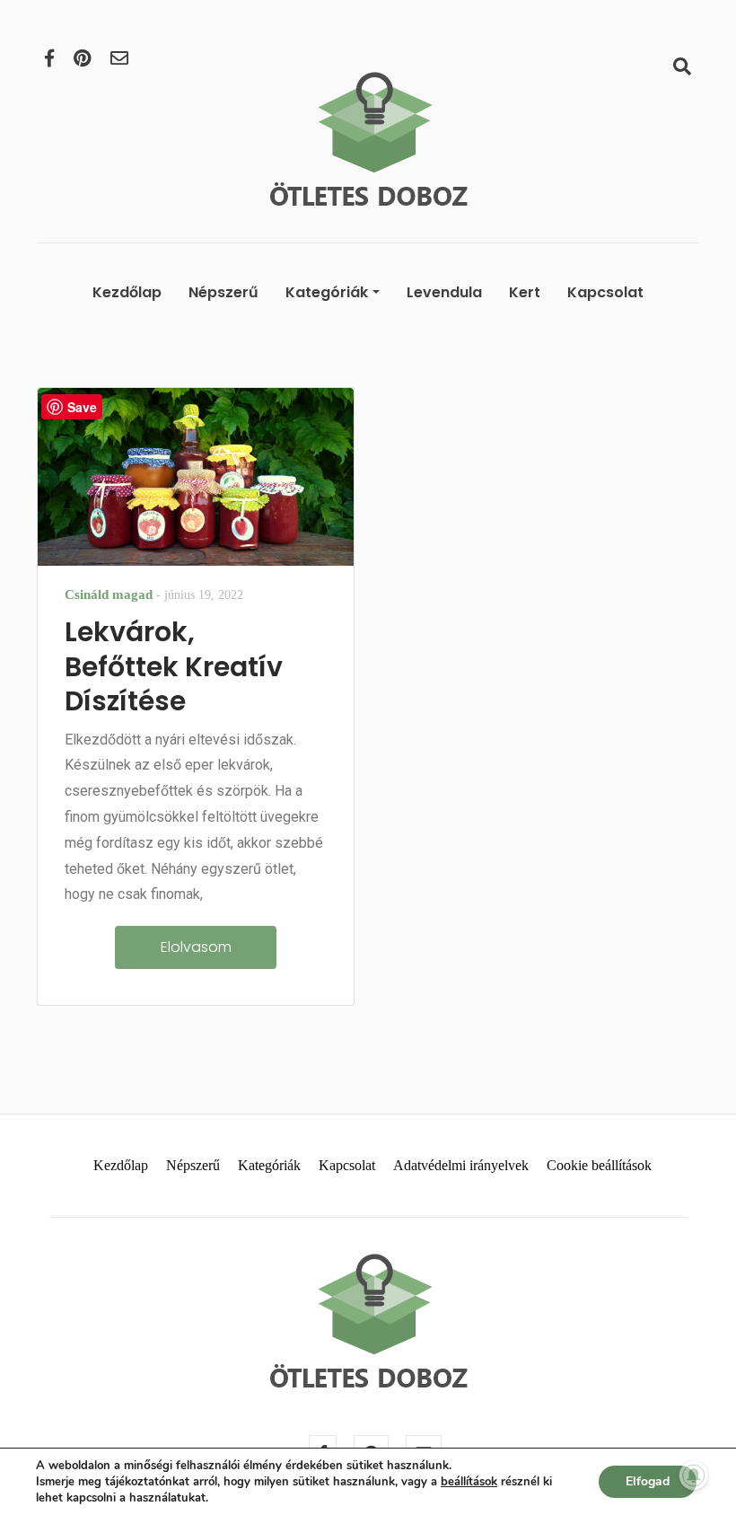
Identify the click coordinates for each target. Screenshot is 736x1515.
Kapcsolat (605, 292)
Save (82, 407)
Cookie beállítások (599, 1165)
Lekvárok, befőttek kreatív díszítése (174, 666)
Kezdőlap (127, 292)
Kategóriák (326, 292)
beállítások (469, 1482)
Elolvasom (196, 947)
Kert (524, 292)
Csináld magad (109, 594)
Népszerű (223, 292)
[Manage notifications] (693, 1475)
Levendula (444, 292)
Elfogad (648, 1481)
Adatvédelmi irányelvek (461, 1165)
